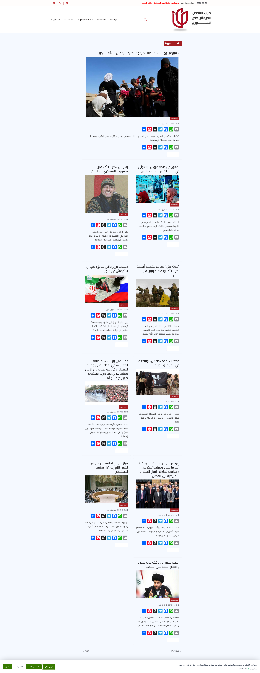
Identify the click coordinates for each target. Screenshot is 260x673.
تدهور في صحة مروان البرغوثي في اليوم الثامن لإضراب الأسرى (158, 169)
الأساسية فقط (33, 666)
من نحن (56, 19)
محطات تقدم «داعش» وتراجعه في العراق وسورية (158, 363)
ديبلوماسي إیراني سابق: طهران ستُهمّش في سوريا (107, 269)
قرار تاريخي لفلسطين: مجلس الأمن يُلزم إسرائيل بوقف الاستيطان (109, 467)
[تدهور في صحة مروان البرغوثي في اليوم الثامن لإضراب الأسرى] (157, 189)
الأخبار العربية (174, 118)
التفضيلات (19, 666)
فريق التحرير (161, 123)
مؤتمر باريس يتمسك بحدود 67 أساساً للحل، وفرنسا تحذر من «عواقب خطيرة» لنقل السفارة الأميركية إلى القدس (159, 469)
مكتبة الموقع (86, 19)
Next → (85, 651)
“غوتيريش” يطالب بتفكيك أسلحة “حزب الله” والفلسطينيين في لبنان (157, 271)
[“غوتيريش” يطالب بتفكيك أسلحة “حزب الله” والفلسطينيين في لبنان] (157, 293)
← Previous (176, 651)
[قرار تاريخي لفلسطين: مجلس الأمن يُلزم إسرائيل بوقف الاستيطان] (106, 489)
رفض (7, 666)
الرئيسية (113, 19)
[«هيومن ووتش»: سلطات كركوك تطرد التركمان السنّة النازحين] (132, 87)
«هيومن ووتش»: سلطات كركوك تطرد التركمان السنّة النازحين (138, 53)
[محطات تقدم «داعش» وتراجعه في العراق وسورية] (157, 382)
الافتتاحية (101, 19)
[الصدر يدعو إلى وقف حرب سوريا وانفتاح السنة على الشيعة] (157, 584)
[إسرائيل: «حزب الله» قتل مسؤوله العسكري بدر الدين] (106, 194)
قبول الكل (49, 666)
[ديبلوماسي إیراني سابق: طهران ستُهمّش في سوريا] (106, 289)
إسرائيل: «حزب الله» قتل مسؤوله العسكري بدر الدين (109, 169)
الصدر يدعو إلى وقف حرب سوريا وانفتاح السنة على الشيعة (158, 564)
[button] (79, 19)
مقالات (70, 19)
